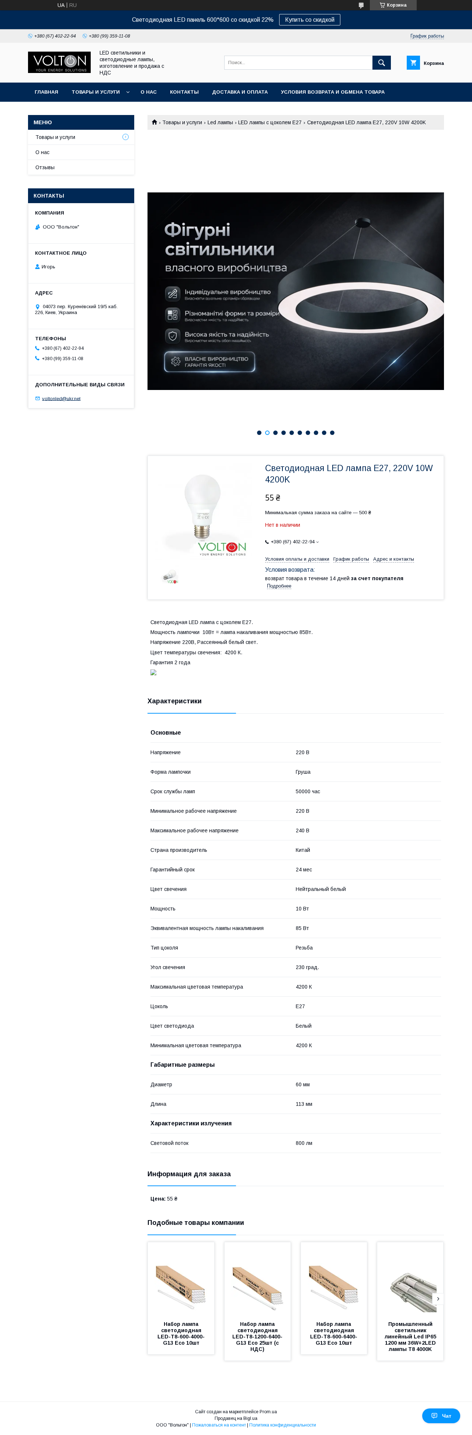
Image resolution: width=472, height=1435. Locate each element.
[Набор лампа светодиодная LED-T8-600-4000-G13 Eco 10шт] (181, 1279)
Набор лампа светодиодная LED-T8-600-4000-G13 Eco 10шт (181, 1333)
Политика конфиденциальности (282, 1425)
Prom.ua (268, 1411)
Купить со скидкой (309, 20)
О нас (148, 92)
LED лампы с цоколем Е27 (270, 122)
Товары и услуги (96, 92)
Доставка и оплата (240, 92)
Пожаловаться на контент (219, 1425)
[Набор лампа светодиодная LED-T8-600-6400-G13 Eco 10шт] (334, 1279)
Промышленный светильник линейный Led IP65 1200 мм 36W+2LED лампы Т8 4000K (411, 1336)
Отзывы (45, 167)
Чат (446, 1416)
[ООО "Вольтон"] (59, 71)
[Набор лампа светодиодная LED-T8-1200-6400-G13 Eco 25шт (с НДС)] (258, 1279)
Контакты (184, 92)
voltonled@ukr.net (61, 398)
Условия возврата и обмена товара (333, 92)
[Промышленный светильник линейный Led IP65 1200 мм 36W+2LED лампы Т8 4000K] (410, 1279)
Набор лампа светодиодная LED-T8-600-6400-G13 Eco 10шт (333, 1333)
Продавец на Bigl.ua (236, 1418)
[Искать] (381, 63)
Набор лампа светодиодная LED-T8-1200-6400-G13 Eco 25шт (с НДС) (257, 1336)
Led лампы (220, 122)
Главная (46, 92)
